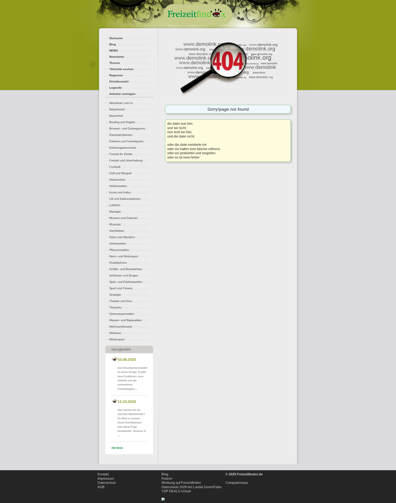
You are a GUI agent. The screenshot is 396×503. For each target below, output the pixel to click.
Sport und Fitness (120, 288)
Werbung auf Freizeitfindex (181, 482)
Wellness (115, 333)
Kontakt (103, 474)
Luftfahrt (114, 205)
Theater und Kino (120, 301)
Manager (115, 211)
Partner (166, 478)
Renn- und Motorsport (123, 256)
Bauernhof (116, 115)
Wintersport (116, 339)
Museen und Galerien (123, 218)
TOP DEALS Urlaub (176, 491)
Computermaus (236, 482)
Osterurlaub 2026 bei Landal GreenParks (191, 487)
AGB (101, 487)
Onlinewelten (117, 243)
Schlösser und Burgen (123, 275)
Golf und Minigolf (120, 173)
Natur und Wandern (122, 237)
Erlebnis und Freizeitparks (126, 141)
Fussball (114, 166)
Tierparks (115, 307)
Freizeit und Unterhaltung (126, 160)
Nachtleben (116, 230)
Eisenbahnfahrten (120, 134)
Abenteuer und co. (121, 103)
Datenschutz (107, 482)
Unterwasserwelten (121, 313)
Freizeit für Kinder (121, 154)
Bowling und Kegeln (122, 122)
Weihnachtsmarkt (120, 326)
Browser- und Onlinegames (127, 128)
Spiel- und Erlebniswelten (125, 281)
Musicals (115, 224)
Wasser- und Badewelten (125, 320)
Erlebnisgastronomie (122, 147)
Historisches (117, 179)
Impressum (106, 478)
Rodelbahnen (118, 262)
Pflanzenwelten (119, 250)
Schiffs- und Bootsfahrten (125, 269)
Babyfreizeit (117, 109)
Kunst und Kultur (120, 192)
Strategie (115, 294)
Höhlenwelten (118, 186)
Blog (164, 474)
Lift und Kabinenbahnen (124, 198)
